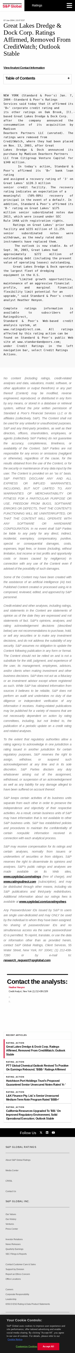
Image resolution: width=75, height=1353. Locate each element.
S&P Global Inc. (18, 1201)
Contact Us (11, 1191)
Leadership (11, 1299)
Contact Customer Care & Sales (21, 1264)
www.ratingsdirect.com (19, 881)
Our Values (11, 1214)
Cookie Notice (15, 1339)
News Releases (13, 1244)
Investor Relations (14, 1239)
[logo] (12, 5)
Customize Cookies (26, 1346)
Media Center (12, 1170)
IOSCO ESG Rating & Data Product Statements (28, 1304)
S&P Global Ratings (21, 1147)
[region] (37, 1334)
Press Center (12, 1229)
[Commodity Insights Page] (41, 1132)
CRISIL (9, 1181)
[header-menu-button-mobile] (69, 5)
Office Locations (13, 1279)
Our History (11, 1219)
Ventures (10, 1224)
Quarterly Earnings (14, 1249)
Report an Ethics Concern (18, 1274)
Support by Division (15, 1269)
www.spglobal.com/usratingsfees (42, 901)
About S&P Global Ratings (18, 1160)
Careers (9, 1289)
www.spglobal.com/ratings (22, 876)
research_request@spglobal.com (27, 960)
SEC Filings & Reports (16, 1254)
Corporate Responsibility (17, 1294)
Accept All (48, 1346)
